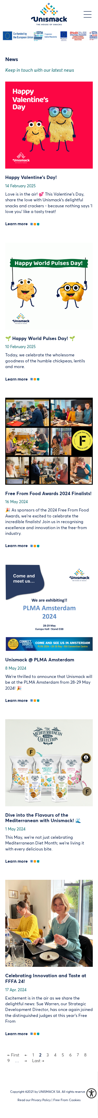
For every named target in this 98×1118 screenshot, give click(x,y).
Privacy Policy (41, 1100)
